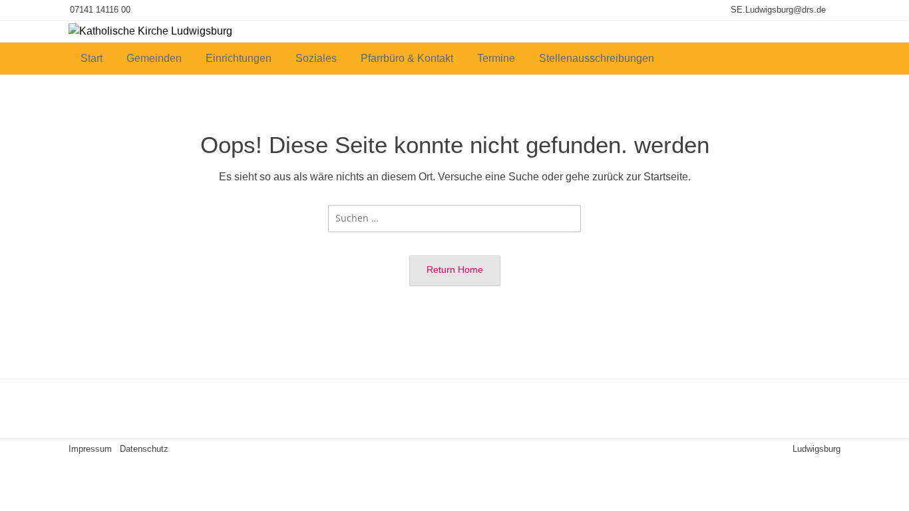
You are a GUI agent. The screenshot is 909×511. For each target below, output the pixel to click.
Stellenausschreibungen (596, 58)
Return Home (455, 269)
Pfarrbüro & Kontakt (407, 58)
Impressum (90, 449)
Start (91, 58)
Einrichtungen (239, 58)
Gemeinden (154, 58)
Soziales (316, 58)
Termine (496, 58)
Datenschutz (144, 449)
